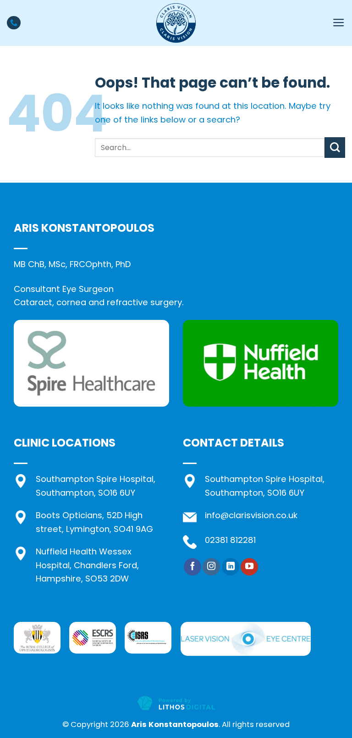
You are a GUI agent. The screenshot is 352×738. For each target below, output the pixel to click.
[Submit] (334, 147)
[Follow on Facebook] (192, 567)
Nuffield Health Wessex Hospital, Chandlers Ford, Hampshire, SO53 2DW (87, 565)
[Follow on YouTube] (249, 567)
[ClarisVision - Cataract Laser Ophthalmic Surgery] (176, 23)
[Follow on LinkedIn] (230, 567)
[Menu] (338, 23)
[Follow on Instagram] (211, 567)
